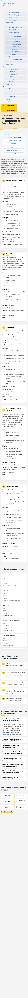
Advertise (11, 89)
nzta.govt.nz (5, 734)
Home (4, 5)
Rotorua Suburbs (13, 17)
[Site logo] (7, 3)
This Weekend (12, 29)
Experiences (12, 71)
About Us (11, 94)
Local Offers (8, 102)
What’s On (7, 99)
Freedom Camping (14, 15)
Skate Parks (15, 54)
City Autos (6, 605)
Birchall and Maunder (9, 635)
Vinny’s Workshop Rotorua (10, 575)
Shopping (11, 79)
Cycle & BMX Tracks (17, 52)
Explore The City (9, 22)
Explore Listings (9, 64)
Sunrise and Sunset (14, 57)
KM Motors (6, 590)
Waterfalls (14, 49)
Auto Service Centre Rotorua (11, 620)
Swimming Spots (16, 44)
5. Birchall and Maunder (14, 153)
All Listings (12, 82)
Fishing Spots (15, 46)
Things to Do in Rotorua (15, 27)
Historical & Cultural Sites (16, 62)
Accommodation (13, 69)
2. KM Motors (14, 143)
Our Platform (8, 84)
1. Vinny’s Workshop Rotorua (14, 140)
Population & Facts (14, 12)
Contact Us (12, 96)
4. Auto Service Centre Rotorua (14, 150)
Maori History (12, 20)
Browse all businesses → (7, 811)
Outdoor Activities (14, 32)
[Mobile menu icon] (14, 1)
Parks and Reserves (17, 36)
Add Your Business (9, 106)
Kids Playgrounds (16, 41)
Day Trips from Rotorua (15, 59)
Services (11, 76)
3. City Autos (14, 147)
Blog (10, 91)
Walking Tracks (16, 39)
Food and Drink (13, 74)
